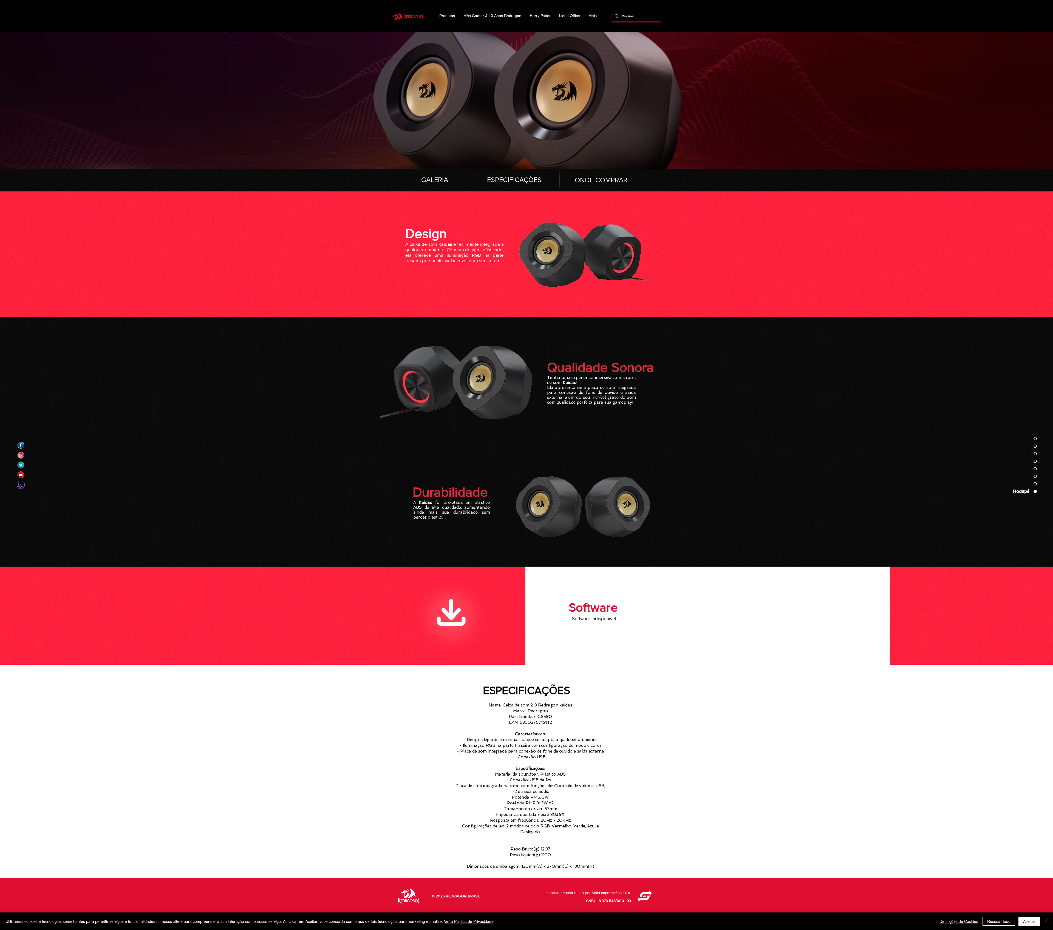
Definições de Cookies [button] (958, 921)
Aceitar (1029, 921)
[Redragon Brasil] (20, 445)
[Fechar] (1046, 921)
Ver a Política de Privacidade (469, 921)
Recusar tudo (998, 921)
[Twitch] (20, 484)
